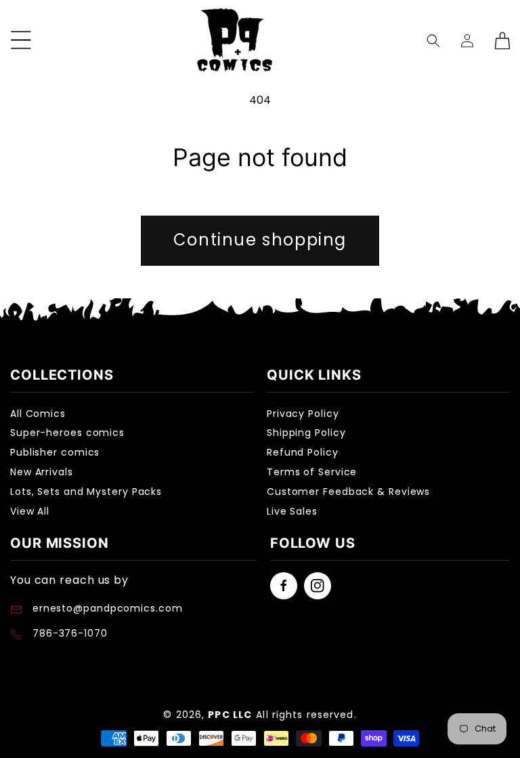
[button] (433, 40)
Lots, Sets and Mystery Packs (86, 491)
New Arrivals (41, 472)
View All (29, 511)
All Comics (38, 413)
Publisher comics (55, 452)
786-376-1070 (70, 633)
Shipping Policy (306, 432)
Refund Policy (303, 452)
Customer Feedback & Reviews (348, 491)
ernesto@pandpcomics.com (106, 608)
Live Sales (292, 511)
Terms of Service (312, 472)
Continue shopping (260, 239)
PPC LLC (230, 714)
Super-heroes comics (67, 432)
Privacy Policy (303, 413)
